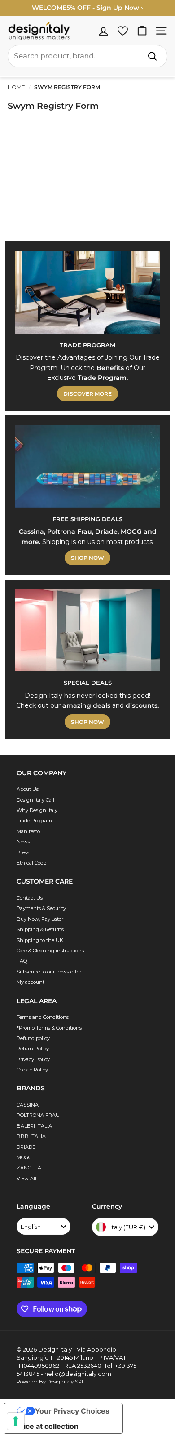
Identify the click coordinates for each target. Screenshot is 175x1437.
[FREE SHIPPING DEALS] (87, 466)
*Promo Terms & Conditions (49, 1028)
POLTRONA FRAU (38, 1115)
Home (16, 87)
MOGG (24, 1157)
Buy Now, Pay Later (40, 919)
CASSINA (28, 1105)
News (23, 842)
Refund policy (33, 1038)
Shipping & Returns (40, 929)
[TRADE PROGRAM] (87, 292)
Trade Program (34, 820)
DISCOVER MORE (87, 393)
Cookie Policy (32, 1070)
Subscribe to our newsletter (49, 971)
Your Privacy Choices (72, 1410)
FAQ (22, 961)
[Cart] (142, 31)
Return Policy (33, 1048)
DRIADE (26, 1147)
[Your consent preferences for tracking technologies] (15, 1421)
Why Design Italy (37, 810)
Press (23, 852)
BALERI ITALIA (34, 1126)
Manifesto (28, 831)
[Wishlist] (122, 31)
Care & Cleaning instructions (50, 950)
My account (30, 982)
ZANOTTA (29, 1168)
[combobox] (87, 56)
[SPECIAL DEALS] (87, 630)
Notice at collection (45, 1426)
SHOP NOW (87, 557)
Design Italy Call (35, 800)
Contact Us (30, 898)
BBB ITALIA (31, 1136)
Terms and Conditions (43, 1017)
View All (26, 1178)
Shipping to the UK (40, 940)
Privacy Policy (33, 1059)
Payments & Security (41, 908)
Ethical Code (31, 863)
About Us (28, 789)
